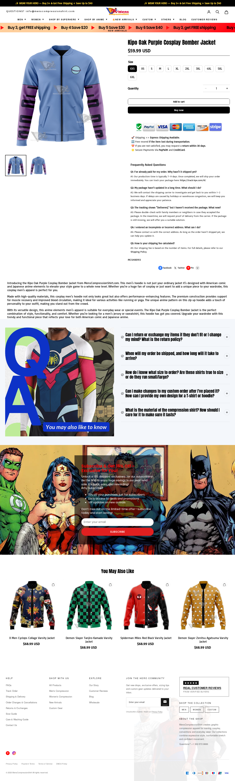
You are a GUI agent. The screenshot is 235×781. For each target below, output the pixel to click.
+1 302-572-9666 (199, 744)
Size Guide (11, 713)
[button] (217, 12)
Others (166, 19)
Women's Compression (60, 696)
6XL (132, 77)
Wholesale (94, 702)
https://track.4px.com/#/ (193, 180)
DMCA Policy (61, 764)
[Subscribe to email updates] (165, 702)
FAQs (9, 685)
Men (20, 19)
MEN (184, 709)
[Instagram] (14, 753)
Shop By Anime (94, 19)
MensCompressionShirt (22, 772)
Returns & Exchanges (17, 708)
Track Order (12, 690)
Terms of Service (45, 764)
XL (177, 68)
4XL (209, 68)
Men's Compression (59, 690)
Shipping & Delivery (15, 696)
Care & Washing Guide (17, 719)
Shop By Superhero (62, 19)
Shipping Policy (139, 251)
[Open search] (217, 12)
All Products (55, 685)
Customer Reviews (204, 19)
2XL (187, 68)
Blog (183, 19)
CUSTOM (147, 19)
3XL (198, 68)
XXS (132, 68)
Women (36, 19)
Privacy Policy (157, 712)
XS (142, 68)
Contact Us (11, 725)
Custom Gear (55, 708)
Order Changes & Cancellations (21, 702)
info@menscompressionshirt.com (50, 11)
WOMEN (197, 709)
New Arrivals (117, 30)
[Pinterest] (8, 753)
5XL (220, 68)
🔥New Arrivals (123, 19)
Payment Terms (28, 764)
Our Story (94, 685)
